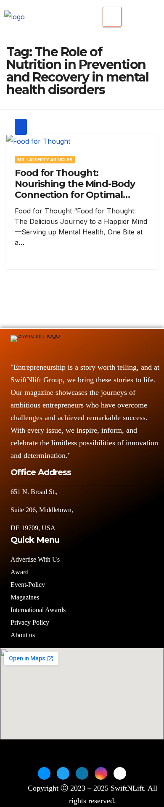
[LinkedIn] (82, 773)
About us (24, 635)
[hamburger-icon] (112, 17)
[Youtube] (120, 773)
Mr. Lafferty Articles (44, 159)
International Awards (38, 609)
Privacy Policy (30, 622)
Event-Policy (28, 584)
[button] (136, 14)
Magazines (25, 597)
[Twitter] (63, 773)
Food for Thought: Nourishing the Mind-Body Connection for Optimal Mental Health (75, 189)
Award (20, 572)
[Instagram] (101, 773)
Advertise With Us (35, 559)
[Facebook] (44, 773)
